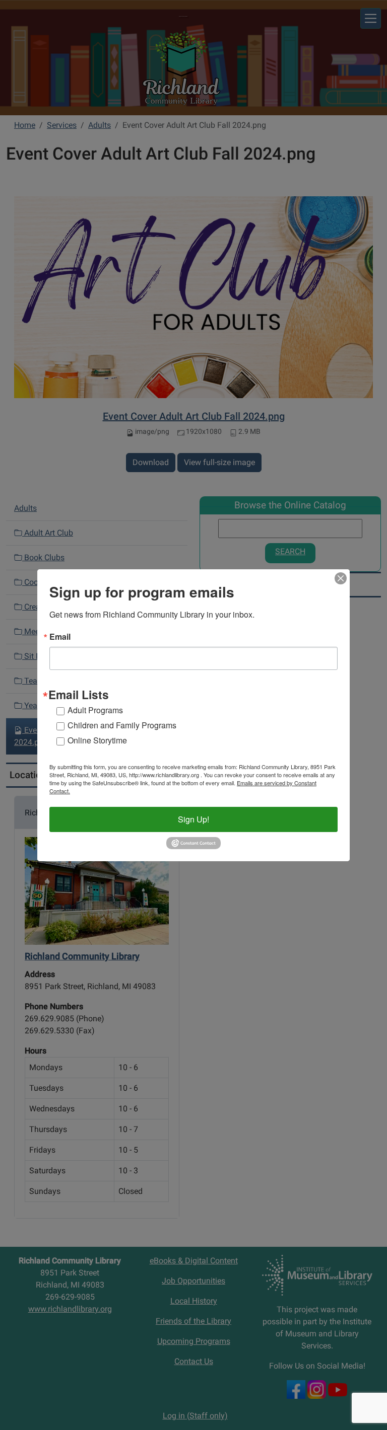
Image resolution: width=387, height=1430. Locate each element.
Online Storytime (97, 740)
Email (60, 636)
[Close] (341, 578)
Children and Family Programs (122, 725)
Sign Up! (193, 819)
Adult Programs (95, 710)
